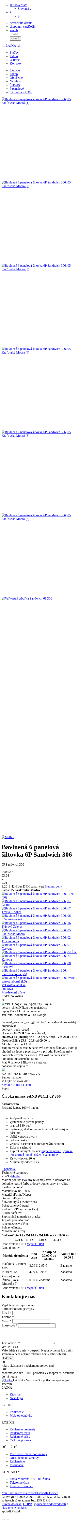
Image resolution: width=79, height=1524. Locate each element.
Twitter (53, 1493)
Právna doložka (11, 1504)
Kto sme (15, 1394)
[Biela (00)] (39, 895)
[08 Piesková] (39, 965)
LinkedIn (43, 1493)
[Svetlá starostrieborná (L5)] (39, 979)
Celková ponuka (20, 1440)
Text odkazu (11, 1343)
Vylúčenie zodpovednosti (50, 1504)
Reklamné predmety (22, 1429)
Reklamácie (17, 1461)
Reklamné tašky (20, 1436)
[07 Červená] (39, 946)
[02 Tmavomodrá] (39, 939)
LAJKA (13, 45)
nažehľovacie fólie (46, 1154)
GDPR (27, 1504)
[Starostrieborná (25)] (39, 972)
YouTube (7, 1493)
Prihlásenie (17, 1412)
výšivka (68, 1151)
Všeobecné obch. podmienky (28, 1454)
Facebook (30, 1493)
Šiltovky (15, 85)
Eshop (14, 56)
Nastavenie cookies (14, 1507)
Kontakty (16, 63)
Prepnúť (53, 886)
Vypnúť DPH (35, 1244)
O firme (15, 59)
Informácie (16, 1465)
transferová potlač (21, 1154)
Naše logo (16, 1398)
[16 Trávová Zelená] (39, 925)
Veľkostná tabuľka (14, 985)
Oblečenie (16, 77)
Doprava (7, 988)
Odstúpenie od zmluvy (24, 1457)
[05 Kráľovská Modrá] (39, 932)
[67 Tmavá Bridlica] (39, 910)
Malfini (15, 1176)
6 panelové (17, 88)
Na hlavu (15, 81)
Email (7, 1312)
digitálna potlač (51, 1151)
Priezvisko (9, 1325)
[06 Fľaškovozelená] (39, 917)
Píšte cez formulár (21, 1486)
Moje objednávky (21, 1415)
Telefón (8, 1317)
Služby (14, 52)
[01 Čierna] (39, 903)
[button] (18, 5)
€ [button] (10, 12)
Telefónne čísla (19, 1482)
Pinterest (18, 1493)
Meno (7, 1321)
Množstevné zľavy (14, 992)
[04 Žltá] (39, 952)
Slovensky (24, 8)
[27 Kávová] (39, 957)
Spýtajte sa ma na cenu (16, 1084)
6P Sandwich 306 (21, 92)
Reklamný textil (20, 1433)
